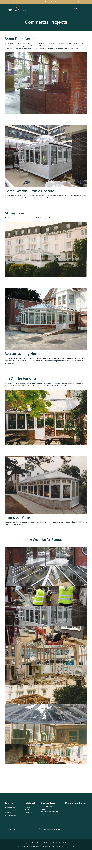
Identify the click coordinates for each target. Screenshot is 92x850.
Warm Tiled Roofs (10, 815)
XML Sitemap (56, 846)
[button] (84, 9)
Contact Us (28, 812)
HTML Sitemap (45, 846)
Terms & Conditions (22, 846)
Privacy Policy (34, 846)
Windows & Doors (10, 807)
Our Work (28, 810)
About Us (28, 807)
